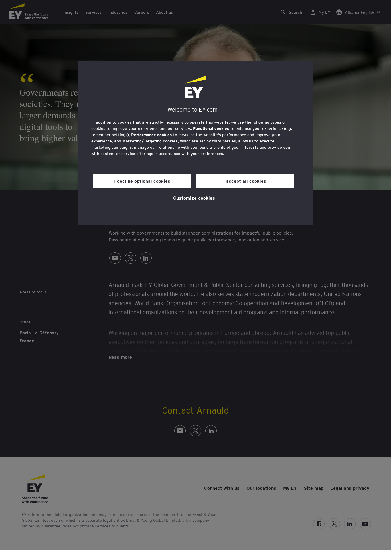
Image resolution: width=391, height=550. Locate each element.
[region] (195, 143)
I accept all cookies (244, 181)
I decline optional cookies (142, 181)
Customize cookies (194, 197)
